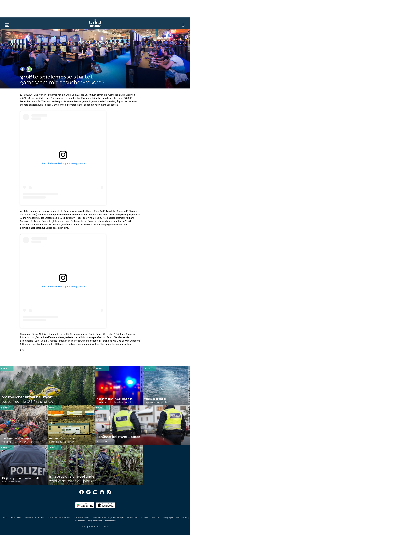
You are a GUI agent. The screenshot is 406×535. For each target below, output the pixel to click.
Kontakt (145, 517)
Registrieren (15, 517)
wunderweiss (94, 526)
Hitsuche (155, 517)
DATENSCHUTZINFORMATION (58, 517)
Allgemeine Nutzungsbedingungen (108, 517)
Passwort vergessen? (34, 517)
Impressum (132, 517)
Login (5, 517)
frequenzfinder (95, 521)
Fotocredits (110, 521)
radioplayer (168, 517)
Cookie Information (81, 517)
